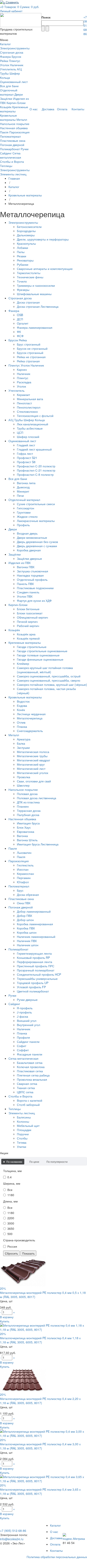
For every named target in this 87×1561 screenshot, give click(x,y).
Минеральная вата (30, 399)
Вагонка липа (26, 483)
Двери (18, 94)
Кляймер (23, 663)
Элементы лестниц (13, 174)
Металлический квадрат (33, 760)
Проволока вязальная (32, 1079)
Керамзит (23, 395)
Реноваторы (25, 260)
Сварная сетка (27, 1083)
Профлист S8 (26, 462)
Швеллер (23, 785)
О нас (54, 1531)
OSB (20, 315)
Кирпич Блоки (16, 103)
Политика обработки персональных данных (57, 1557)
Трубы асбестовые (30, 428)
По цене (34, 1161)
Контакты (56, 1550)
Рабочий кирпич (28, 626)
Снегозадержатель (30, 731)
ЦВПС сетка (25, 1092)
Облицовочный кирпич (32, 617)
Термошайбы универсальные (37, 978)
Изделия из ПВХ (19, 563)
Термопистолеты (28, 273)
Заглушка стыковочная (32, 571)
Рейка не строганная (31, 357)
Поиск (45, 17)
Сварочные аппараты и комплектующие (45, 269)
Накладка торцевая (30, 575)
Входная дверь (27, 533)
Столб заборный (28, 1104)
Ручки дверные (27, 999)
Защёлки (6, 98)
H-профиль (25, 1008)
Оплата (55, 1544)
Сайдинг (6, 153)
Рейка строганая (28, 361)
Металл (21, 119)
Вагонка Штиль (27, 840)
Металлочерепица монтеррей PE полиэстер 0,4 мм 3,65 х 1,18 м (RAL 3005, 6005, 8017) (40, 1491)
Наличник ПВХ (27, 941)
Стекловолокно (27, 411)
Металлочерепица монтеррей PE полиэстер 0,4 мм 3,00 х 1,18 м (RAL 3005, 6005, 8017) (40, 1446)
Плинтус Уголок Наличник (11, 63)
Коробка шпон (27, 932)
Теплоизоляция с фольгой (35, 416)
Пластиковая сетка (30, 1071)
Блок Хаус (24, 827)
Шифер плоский (28, 437)
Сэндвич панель (28, 592)
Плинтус (22, 378)
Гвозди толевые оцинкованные (38, 655)
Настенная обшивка (14, 128)
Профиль (23, 525)
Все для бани (9, 86)
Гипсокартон (25, 508)
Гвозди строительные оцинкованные (42, 651)
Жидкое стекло (27, 516)
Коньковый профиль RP (33, 957)
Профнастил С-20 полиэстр (36, 466)
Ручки (25, 149)
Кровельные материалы (8, 117)
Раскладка (24, 382)
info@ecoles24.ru (11, 1539)
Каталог (13, 187)
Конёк (21, 710)
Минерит (23, 491)
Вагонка (22, 836)
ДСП (20, 319)
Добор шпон (25, 920)
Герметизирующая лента (34, 953)
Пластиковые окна (12, 140)
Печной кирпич (27, 621)
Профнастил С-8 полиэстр (35, 474)
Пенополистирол (28, 407)
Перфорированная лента (34, 962)
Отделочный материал (8, 92)
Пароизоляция (19, 132)
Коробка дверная (29, 550)
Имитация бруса (28, 823)
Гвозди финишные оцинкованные (40, 659)
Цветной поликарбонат (33, 991)
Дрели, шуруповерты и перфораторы (43, 239)
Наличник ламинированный (36, 936)
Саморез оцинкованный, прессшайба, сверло (48, 680)
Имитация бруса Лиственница (37, 844)
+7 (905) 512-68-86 (13, 1530)
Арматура (23, 739)
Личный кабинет (11, 11)
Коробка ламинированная (35, 924)
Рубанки (22, 264)
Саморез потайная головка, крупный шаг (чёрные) (52, 684)
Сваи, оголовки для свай (34, 781)
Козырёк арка (26, 634)
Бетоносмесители (29, 227)
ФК (19, 332)
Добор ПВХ (24, 915)
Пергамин (24, 878)
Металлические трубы (32, 756)
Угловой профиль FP (31, 987)
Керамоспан (25, 873)
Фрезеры (23, 290)
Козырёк (5, 107)
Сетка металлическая (10, 155)
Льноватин (24, 852)
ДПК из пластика (28, 802)
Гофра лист (25, 453)
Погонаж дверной (12, 145)
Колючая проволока (31, 1067)
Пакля (4, 132)
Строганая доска (11, 52)
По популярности (57, 1161)
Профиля (23, 1037)
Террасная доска (29, 810)
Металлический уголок (32, 773)
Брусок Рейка (17, 340)
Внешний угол (26, 1020)
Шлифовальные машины (34, 294)
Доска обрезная (28, 894)
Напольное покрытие (14, 124)
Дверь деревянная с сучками (37, 546)
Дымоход (23, 487)
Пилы (20, 252)
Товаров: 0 (11, 7)
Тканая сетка (26, 1088)
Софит (21, 1046)
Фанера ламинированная (34, 327)
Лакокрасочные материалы (36, 521)
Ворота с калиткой (29, 1100)
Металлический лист (31, 768)
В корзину (7, 1317)
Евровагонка (25, 831)
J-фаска (22, 1016)
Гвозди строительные (31, 647)
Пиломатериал (10, 136)
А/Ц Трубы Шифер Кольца (11, 73)
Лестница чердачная (31, 714)
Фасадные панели (29, 1054)
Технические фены (30, 277)
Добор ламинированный (34, 911)
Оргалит (22, 323)
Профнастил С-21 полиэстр (36, 470)
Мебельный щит (28, 1125)
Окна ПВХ (23, 903)
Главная (14, 178)
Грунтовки (24, 512)
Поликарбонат (10, 149)
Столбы (22, 1138)
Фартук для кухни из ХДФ (34, 600)
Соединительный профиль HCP (39, 974)
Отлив (21, 722)
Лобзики (22, 248)
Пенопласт (24, 403)
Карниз (22, 369)
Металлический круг (31, 764)
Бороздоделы (26, 231)
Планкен (23, 806)
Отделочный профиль (32, 579)
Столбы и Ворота (12, 161)
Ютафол (23, 882)
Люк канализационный (32, 424)
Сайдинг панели (28, 1041)
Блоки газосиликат (29, 613)
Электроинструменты (15, 48)
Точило (22, 281)
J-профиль (24, 1012)
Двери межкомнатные (32, 537)
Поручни (23, 1134)
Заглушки (23, 747)
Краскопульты (26, 243)
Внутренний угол (28, 1025)
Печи (20, 495)
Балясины (24, 1117)
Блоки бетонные (28, 609)
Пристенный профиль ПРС (35, 966)
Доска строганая (28, 302)
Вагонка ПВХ (25, 567)
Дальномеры (26, 235)
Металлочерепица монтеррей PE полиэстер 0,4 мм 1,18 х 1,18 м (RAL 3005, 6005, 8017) (40, 1340)
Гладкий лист (26, 445)
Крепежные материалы (14, 109)
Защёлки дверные (29, 558)
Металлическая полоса (33, 752)
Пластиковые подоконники (35, 588)
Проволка (23, 777)
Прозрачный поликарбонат (35, 970)
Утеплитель (8, 69)
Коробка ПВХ (26, 928)
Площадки (24, 1130)
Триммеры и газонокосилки (36, 285)
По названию (14, 1161)
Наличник (23, 374)
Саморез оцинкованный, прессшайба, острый (48, 676)
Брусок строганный (30, 353)
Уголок (21, 386)
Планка (22, 726)
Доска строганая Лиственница (37, 306)
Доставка (56, 1538)
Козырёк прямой (28, 638)
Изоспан (23, 869)
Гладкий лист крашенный (34, 449)
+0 (1, 7)
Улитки (21, 1146)
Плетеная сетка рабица (33, 1075)
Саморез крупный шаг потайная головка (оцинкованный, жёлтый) (45, 670)
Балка (21, 743)
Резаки (21, 256)
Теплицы (6, 166)
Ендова (22, 705)
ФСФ (20, 336)
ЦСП (20, 432)
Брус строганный (28, 344)
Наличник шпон (27, 945)
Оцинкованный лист (14, 82)
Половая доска (27, 794)
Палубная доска (28, 815)
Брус (20, 890)
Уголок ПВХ (25, 596)
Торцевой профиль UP (32, 983)
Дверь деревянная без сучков (37, 542)
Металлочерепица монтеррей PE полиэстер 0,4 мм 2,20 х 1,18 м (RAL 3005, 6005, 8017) (40, 1401)
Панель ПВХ (25, 584)
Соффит (23, 1050)
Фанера (5, 56)
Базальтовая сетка (29, 1062)
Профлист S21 (27, 458)
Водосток (23, 701)
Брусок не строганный (32, 348)
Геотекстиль (25, 865)
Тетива (21, 1142)
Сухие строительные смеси (36, 504)
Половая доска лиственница (36, 798)
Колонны (23, 1121)
